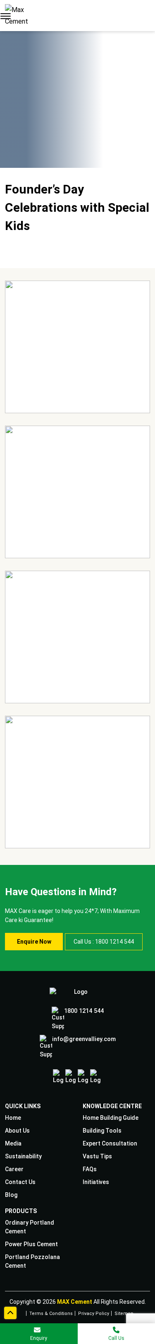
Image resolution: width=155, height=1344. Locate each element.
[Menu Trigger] (5, 15)
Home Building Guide (110, 1117)
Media (13, 1143)
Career (14, 1169)
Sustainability (23, 1156)
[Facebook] (58, 1077)
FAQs (90, 1169)
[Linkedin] (83, 1077)
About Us (17, 1130)
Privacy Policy (93, 1312)
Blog (11, 1194)
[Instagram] (70, 1077)
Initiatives (96, 1182)
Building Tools (102, 1130)
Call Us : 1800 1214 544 (104, 941)
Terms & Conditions (51, 1312)
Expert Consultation (110, 1143)
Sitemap (124, 1312)
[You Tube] (95, 1077)
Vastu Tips (97, 1156)
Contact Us (20, 1182)
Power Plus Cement (31, 1244)
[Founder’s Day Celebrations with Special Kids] (77, 347)
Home (13, 1117)
